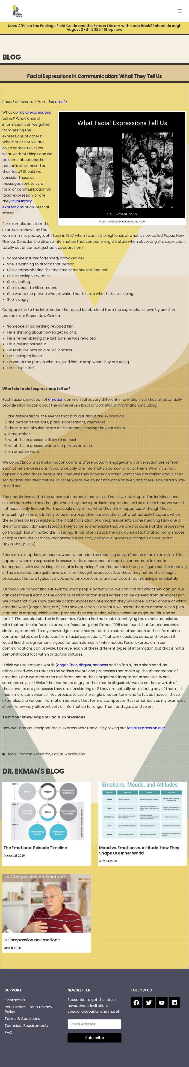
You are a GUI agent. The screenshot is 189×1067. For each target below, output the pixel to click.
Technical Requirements (27, 1025)
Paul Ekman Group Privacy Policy (28, 1009)
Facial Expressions (68, 754)
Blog (12, 754)
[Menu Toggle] (179, 11)
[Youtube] (162, 1002)
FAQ (8, 1032)
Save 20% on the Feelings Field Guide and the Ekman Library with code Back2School (94, 27)
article (61, 101)
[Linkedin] (174, 1002)
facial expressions (35, 112)
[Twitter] (149, 1002)
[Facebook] (136, 1002)
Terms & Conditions (22, 1018)
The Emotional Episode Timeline (35, 848)
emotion (56, 399)
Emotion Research (33, 754)
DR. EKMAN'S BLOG (33, 771)
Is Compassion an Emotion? (31, 940)
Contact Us (15, 1000)
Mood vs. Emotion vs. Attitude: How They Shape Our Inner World (139, 850)
